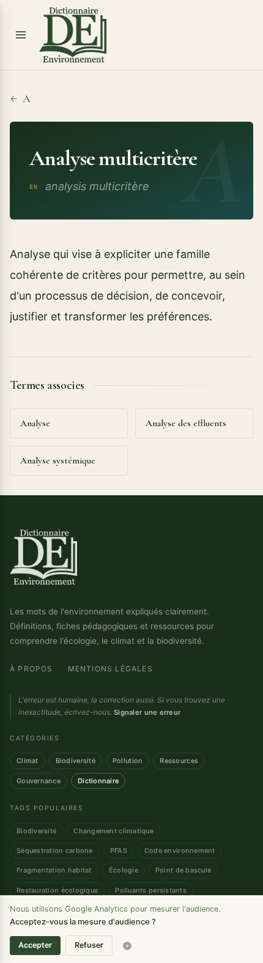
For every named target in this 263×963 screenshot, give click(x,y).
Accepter (35, 945)
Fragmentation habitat (54, 870)
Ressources (179, 760)
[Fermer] (127, 946)
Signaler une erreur (147, 712)
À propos (31, 668)
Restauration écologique (57, 890)
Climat (28, 760)
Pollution (128, 760)
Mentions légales (110, 668)
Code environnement (179, 850)
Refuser (89, 945)
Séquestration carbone (55, 850)
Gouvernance (39, 781)
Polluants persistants (151, 890)
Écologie (123, 870)
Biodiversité (75, 760)
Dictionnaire (98, 781)
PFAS (118, 850)
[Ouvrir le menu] (21, 35)
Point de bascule (183, 870)
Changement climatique (113, 831)
